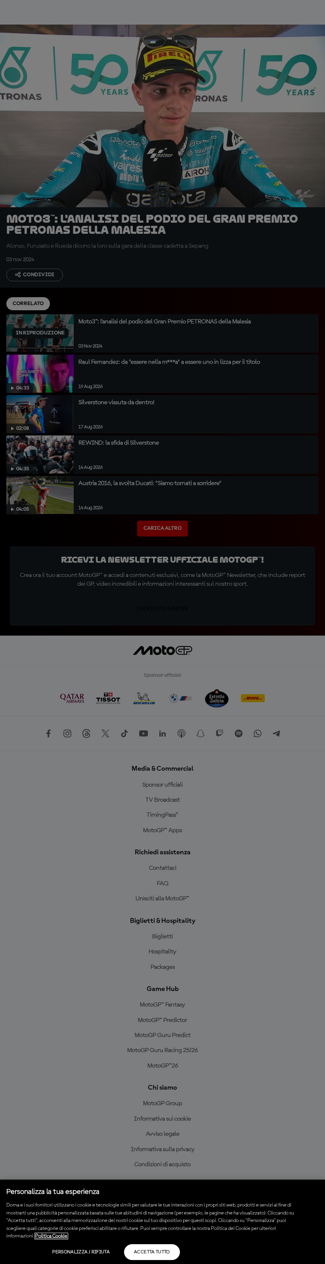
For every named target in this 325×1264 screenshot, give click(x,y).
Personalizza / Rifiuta (81, 1252)
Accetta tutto (152, 1252)
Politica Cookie (51, 1236)
